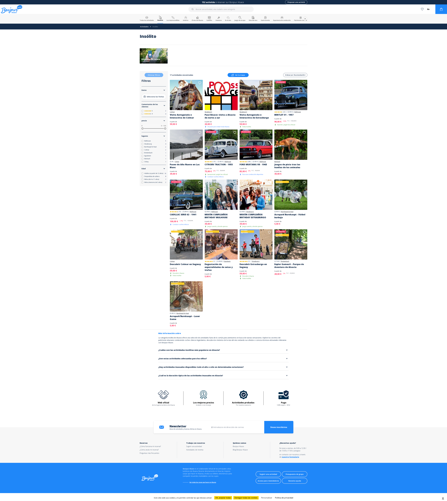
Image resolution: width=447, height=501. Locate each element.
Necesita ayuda (294, 481)
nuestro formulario (290, 457)
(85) (249, 162)
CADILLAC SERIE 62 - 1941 (183, 214)
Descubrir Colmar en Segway (185, 264)
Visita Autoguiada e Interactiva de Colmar (182, 116)
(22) (284, 112)
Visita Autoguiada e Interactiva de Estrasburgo (254, 116)
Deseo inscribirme (278, 427)
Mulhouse (297, 112)
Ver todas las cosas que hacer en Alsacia (202, 482)
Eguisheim (227, 261)
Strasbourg (208, 112)
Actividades (144, 26)
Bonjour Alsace (238, 446)
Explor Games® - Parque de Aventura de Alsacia (289, 265)
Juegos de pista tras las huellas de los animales (287, 166)
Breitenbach (285, 261)
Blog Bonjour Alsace (240, 450)
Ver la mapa (240, 75)
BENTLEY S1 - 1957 (284, 114)
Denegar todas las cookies (245, 497)
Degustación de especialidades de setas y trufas (219, 267)
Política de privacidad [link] (284, 497)
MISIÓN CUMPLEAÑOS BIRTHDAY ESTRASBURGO (253, 216)
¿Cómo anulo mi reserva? (149, 450)
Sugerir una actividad (194, 446)
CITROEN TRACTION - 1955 (219, 164)
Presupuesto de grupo (295, 474)
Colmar (172, 112)
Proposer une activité (296, 2)
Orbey (177, 162)
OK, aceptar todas (223, 497)
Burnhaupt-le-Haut (287, 212)
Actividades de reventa (194, 450)
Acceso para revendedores (268, 481)
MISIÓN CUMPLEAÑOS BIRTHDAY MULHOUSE (216, 216)
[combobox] (221, 9)
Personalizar (266, 497)
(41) (214, 162)
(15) (179, 212)
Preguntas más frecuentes (149, 453)
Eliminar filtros (154, 75)
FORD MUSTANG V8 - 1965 (253, 164)
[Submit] (193, 9)
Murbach (277, 162)
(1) (214, 261)
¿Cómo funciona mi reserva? (150, 446)
